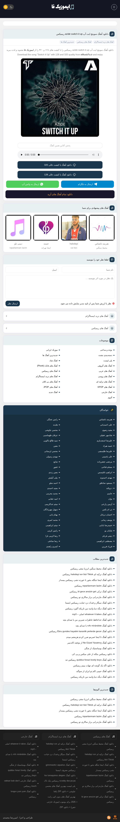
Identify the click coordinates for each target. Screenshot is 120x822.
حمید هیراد (107, 446)
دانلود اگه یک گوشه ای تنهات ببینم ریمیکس (92, 665)
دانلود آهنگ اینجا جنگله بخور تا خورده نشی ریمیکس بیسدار (85, 580)
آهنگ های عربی (105, 371)
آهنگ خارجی (107, 392)
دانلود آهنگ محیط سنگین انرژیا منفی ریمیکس (91, 568)
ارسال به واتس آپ (30, 184)
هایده (55, 425)
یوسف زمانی (106, 520)
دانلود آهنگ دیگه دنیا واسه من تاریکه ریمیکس (91, 677)
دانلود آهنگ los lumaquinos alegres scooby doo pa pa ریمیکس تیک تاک (59, 778)
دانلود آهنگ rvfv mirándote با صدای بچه (94, 625)
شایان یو (108, 530)
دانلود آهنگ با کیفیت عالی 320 (58, 165)
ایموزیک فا (29, 50)
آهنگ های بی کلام (50, 382)
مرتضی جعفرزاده (104, 462)
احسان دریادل (106, 514)
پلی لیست (107, 360)
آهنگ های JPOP (50, 387)
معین (55, 446)
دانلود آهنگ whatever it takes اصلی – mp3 (92, 614)
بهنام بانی (53, 514)
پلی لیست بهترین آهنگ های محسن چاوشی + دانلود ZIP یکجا (60, 789)
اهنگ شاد (54, 360)
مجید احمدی (52, 488)
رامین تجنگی (52, 419)
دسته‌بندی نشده (105, 355)
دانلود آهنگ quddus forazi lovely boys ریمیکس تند (88, 660)
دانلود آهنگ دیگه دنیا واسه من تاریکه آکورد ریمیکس (88, 608)
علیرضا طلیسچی (105, 451)
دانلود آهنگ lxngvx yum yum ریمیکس (23, 794)
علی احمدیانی (106, 425)
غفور (55, 467)
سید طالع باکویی (50, 440)
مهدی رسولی (52, 456)
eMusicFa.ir (86, 54)
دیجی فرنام (107, 536)
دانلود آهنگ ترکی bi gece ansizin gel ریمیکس (91, 591)
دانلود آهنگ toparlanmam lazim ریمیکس (93, 585)
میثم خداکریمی (51, 504)
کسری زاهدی (52, 546)
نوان (110, 499)
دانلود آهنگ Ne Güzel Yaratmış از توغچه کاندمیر (89, 642)
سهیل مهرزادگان (50, 509)
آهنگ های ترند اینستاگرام (96, 316)
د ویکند (109, 488)
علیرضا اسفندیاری (104, 440)
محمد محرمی (52, 493)
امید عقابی (53, 499)
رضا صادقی (53, 541)
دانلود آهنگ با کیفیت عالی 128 (58, 174)
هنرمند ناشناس (105, 419)
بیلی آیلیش (53, 478)
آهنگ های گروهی (105, 366)
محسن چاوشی (51, 430)
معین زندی (53, 472)
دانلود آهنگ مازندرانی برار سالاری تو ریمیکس (91, 597)
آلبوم (110, 397)
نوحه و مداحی (106, 350)
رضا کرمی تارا (51, 536)
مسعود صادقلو (106, 483)
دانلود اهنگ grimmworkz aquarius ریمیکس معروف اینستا (60, 767)
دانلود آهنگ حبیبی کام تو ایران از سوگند (94, 671)
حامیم (109, 493)
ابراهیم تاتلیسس (105, 472)
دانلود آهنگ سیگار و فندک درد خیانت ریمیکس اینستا (88, 603)
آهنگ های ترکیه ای (104, 382)
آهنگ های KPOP (105, 387)
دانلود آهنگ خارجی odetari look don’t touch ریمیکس (20, 783)
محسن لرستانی (51, 451)
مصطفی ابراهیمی (104, 541)
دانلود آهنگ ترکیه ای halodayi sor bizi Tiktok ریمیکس (87, 574)
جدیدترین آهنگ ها (50, 355)
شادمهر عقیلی (106, 435)
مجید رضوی (107, 430)
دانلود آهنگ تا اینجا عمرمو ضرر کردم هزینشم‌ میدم (89, 637)
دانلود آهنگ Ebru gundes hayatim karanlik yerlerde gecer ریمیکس (80, 631)
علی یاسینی (107, 456)
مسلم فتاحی (106, 467)
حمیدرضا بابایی (105, 525)
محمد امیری (52, 520)
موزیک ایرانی (52, 350)
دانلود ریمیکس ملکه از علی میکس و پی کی (92, 654)
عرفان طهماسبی (50, 435)
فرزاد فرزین (107, 546)
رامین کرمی (52, 530)
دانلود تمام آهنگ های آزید (60, 194)
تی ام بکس (107, 509)
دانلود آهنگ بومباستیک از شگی (98, 648)
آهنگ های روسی (105, 376)
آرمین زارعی (106, 504)
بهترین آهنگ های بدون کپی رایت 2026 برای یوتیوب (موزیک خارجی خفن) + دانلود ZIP (61, 802)
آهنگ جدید (53, 392)
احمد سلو (53, 483)
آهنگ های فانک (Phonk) (47, 366)
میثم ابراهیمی (52, 525)
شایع (56, 462)
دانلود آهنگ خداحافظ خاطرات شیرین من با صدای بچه (87, 620)
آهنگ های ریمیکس (99, 328)
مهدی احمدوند (106, 478)
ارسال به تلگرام (85, 184)
